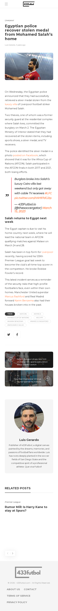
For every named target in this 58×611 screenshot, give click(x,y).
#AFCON (23, 314)
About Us (13, 589)
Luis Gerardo (10, 45)
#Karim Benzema (15, 321)
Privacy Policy (17, 602)
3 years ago (20, 45)
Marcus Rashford (14, 296)
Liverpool (9, 20)
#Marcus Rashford (39, 321)
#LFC (48, 193)
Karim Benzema (24, 300)
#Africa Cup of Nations (18, 318)
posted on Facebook (25, 155)
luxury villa (11, 104)
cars (39, 375)
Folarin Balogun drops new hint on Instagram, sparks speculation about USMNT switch (32, 362)
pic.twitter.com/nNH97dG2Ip (33, 198)
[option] (29, 505)
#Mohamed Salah (15, 325)
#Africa (37, 314)
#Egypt (39, 318)
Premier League (12, 502)
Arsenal (20, 355)
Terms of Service (18, 595)
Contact (30, 589)
